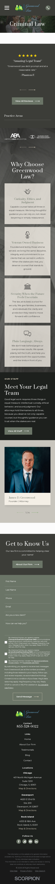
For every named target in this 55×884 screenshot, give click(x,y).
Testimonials (27, 750)
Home (27, 739)
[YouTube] (30, 841)
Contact (27, 760)
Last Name (11, 590)
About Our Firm (27, 744)
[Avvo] (24, 841)
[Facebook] (18, 841)
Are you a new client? (16, 615)
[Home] (27, 8)
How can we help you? (16, 623)
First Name (11, 581)
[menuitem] (13, 871)
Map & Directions (27, 788)
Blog (27, 755)
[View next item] (32, 90)
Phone (9, 598)
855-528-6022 (27, 726)
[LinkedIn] (36, 841)
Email (8, 607)
